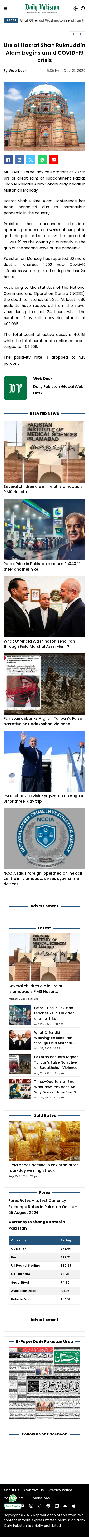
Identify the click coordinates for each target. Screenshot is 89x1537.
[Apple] (74, 1506)
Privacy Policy (60, 1490)
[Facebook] (8, 159)
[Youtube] (22, 1506)
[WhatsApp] (42, 159)
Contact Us (34, 1490)
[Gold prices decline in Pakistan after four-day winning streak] (44, 1141)
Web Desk (18, 70)
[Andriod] (65, 1506)
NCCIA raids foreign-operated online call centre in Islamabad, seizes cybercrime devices (43, 879)
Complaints (14, 1498)
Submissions (39, 1498)
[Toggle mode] (76, 8)
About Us (11, 1490)
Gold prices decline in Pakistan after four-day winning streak (43, 1167)
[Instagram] (31, 1506)
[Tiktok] (40, 1506)
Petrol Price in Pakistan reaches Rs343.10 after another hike (42, 566)
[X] (30, 159)
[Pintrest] (48, 1506)
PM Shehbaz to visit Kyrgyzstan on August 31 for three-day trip (44, 798)
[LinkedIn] (19, 159)
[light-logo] (43, 8)
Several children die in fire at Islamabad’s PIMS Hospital (43, 489)
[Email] (53, 159)
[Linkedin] (57, 1506)
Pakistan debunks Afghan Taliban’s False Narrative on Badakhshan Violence (43, 721)
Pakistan (77, 34)
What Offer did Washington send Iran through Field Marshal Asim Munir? (39, 643)
